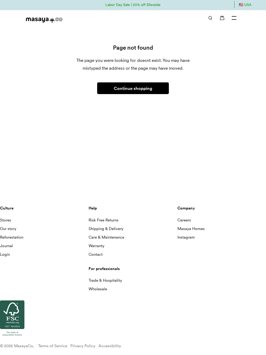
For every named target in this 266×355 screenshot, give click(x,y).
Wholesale (98, 289)
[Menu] (234, 18)
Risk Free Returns (103, 220)
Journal (6, 246)
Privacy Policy (82, 346)
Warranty (96, 246)
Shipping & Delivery (106, 228)
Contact (96, 254)
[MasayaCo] (76, 18)
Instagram (186, 237)
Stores (5, 220)
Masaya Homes (191, 228)
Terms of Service (52, 346)
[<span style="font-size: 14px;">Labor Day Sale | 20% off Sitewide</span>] (133, 5)
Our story (8, 228)
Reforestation (11, 237)
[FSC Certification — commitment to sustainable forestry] (12, 336)
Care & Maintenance (106, 237)
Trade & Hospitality (105, 280)
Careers (184, 220)
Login (5, 254)
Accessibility (109, 346)
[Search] (210, 18)
